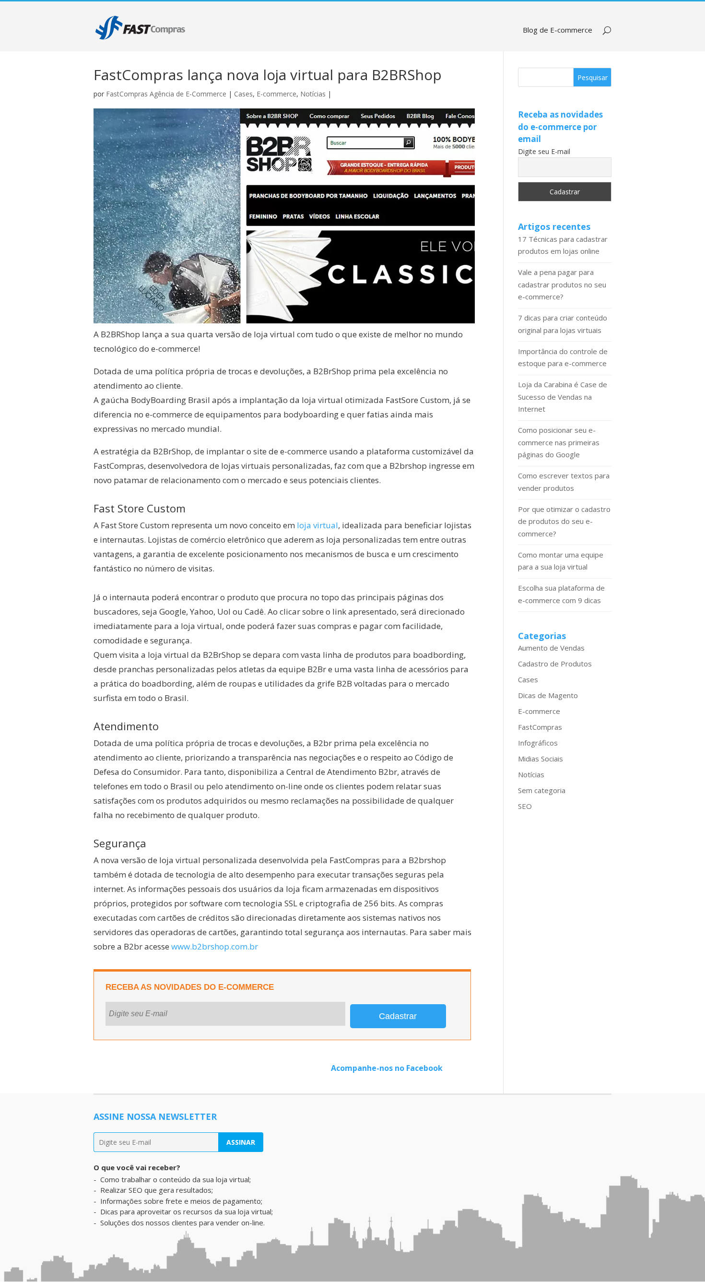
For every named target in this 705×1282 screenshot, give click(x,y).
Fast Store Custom (140, 508)
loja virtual (317, 525)
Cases (243, 93)
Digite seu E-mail (544, 151)
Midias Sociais (540, 758)
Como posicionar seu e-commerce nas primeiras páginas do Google (558, 442)
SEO (525, 806)
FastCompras (540, 727)
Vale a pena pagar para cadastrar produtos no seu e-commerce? (562, 284)
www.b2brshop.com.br (214, 946)
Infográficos (538, 743)
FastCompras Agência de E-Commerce (166, 93)
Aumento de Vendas (551, 648)
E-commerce (276, 93)
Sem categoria (541, 790)
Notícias (313, 93)
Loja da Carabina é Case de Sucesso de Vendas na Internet (562, 397)
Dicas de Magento (548, 695)
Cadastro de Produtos (555, 663)
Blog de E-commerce (557, 30)
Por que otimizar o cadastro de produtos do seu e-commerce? (564, 521)
